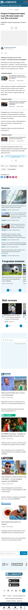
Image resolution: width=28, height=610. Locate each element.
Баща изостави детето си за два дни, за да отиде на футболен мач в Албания (11, 279)
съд (6, 165)
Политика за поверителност (19, 595)
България (16, 9)
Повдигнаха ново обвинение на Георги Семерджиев (17, 138)
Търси (24, 553)
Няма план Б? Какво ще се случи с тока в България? (13, 394)
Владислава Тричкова (10, 47)
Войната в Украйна (13, 5)
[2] (26, 2)
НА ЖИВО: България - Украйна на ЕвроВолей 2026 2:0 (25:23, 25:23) (13, 435)
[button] (8, 290)
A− (2, 53)
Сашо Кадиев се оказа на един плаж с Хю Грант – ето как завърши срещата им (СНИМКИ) (13, 479)
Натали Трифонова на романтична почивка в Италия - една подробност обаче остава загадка (13, 489)
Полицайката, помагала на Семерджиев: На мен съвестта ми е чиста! (18, 77)
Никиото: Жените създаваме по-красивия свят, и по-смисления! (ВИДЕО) (13, 498)
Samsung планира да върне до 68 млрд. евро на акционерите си (12, 410)
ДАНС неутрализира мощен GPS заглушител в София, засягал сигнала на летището (13, 206)
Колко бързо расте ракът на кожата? (11, 523)
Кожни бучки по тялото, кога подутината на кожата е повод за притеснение (13, 539)
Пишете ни (19, 600)
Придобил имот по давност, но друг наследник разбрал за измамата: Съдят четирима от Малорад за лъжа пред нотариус (13, 235)
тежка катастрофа (13, 165)
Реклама (9, 595)
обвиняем (21, 165)
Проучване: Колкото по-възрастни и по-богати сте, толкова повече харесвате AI (13, 402)
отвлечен (4, 169)
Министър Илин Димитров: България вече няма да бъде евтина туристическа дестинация (13, 251)
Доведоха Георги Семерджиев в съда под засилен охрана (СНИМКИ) (17, 103)
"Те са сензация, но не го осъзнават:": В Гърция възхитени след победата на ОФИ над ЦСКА (13, 452)
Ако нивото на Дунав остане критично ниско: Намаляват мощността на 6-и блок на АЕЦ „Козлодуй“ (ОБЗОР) (18, 215)
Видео (19, 5)
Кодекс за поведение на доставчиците (14, 598)
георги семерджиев (12, 169)
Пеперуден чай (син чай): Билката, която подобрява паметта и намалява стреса (13, 531)
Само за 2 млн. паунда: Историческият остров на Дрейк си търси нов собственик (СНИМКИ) (13, 243)
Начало (11, 9)
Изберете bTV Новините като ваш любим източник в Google (15, 156)
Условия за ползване (11, 600)
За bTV (4, 595)
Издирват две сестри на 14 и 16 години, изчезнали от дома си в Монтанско (12, 317)
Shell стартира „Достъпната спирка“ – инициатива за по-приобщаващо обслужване (17, 225)
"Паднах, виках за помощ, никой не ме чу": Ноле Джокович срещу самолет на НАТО (14, 443)
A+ (5, 53)
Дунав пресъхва (4, 5)
